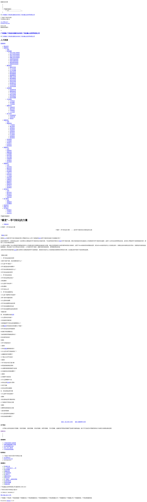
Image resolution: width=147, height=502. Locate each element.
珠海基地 (12, 136)
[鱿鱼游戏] (7, 484)
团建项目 (6, 48)
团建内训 (9, 105)
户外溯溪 (12, 104)
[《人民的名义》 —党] (10, 468)
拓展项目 (9, 150)
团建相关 (6, 147)
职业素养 (9, 171)
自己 (40, 238)
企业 (15, 249)
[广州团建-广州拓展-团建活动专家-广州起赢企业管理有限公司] (73, 15)
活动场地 (9, 139)
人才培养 (12, 112)
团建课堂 (6, 163)
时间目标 (9, 174)
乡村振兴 (9, 160)
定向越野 (12, 102)
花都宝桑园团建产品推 (10, 444)
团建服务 (3, 43)
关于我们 (6, 208)
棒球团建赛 (13, 73)
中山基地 (12, 134)
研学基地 (9, 145)
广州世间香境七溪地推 (10, 443)
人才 (5, 238)
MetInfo (9, 500)
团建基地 (9, 123)
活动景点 (9, 142)
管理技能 (9, 169)
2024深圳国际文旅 (8, 446)
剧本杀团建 (13, 97)
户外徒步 (12, 100)
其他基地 (12, 137)
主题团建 (9, 88)
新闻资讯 (6, 205)
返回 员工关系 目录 (67, 421)
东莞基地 (12, 131)
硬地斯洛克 (13, 83)
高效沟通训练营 (14, 60)
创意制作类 (13, 89)
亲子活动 (9, 113)
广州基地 (12, 125)
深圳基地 (12, 128)
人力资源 (9, 176)
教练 (6, 348)
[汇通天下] (7, 474)
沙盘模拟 (12, 110)
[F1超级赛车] (7, 472)
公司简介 (9, 211)
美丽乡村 (9, 197)
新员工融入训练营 (15, 52)
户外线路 (9, 141)
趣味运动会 (13, 67)
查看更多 (3, 431)
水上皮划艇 (13, 70)
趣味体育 (9, 65)
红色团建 (9, 153)
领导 (5, 326)
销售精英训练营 (14, 64)
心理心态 (9, 173)
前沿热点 (9, 186)
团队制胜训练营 (14, 62)
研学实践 (9, 155)
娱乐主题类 (13, 94)
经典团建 (9, 51)
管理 (13, 314)
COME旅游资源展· (9, 449)
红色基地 (9, 195)
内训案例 (9, 203)
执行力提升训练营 (15, 54)
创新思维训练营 (14, 59)
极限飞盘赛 (13, 76)
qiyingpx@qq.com (5, 23)
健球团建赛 (13, 78)
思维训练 (9, 177)
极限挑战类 (13, 91)
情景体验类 (13, 96)
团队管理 (12, 108)
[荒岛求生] (7, 477)
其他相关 (9, 187)
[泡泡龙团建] (7, 482)
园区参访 (9, 194)
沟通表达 (9, 179)
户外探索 (9, 99)
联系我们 (9, 210)
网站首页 (6, 46)
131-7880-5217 (4, 22)
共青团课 (9, 158)
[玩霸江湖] (7, 466)
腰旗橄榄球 (13, 75)
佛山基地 (12, 126)
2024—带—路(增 (8, 447)
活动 (8, 382)
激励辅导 (9, 181)
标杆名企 (9, 192)
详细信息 (6, 224)
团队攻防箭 (13, 72)
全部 (8, 49)
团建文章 (6, 206)
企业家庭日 (13, 115)
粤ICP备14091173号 (6, 495)
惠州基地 (12, 133)
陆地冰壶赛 (13, 80)
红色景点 (9, 144)
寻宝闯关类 (13, 92)
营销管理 (9, 184)
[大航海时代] (7, 480)
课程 (3, 235)
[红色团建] (7, 469)
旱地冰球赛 (13, 81)
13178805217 (7, 457)
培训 (60, 241)
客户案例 (6, 198)
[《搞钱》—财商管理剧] (10, 479)
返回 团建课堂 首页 (80, 421)
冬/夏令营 (12, 117)
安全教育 (9, 161)
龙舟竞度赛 (13, 86)
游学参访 (6, 189)
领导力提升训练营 (15, 56)
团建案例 (9, 202)
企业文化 (9, 166)
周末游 (11, 118)
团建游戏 (9, 152)
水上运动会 (13, 68)
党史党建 (9, 157)
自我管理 (12, 107)
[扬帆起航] (7, 471)
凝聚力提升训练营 (15, 57)
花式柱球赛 (13, 84)
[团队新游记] (7, 476)
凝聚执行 (9, 182)
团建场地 (6, 120)
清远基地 (12, 129)
